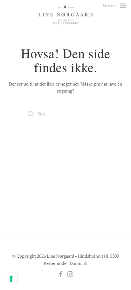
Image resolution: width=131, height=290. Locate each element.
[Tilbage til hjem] (65, 8)
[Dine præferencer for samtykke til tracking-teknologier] (11, 279)
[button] (115, 5)
